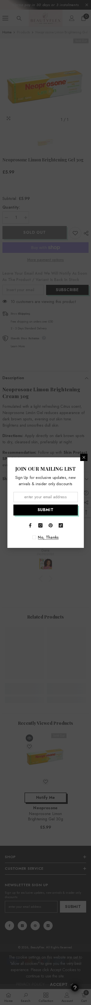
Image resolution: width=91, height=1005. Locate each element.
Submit (46, 510)
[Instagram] (40, 525)
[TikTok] (61, 525)
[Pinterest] (51, 525)
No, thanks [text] (48, 537)
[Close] (83, 457)
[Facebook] (30, 525)
